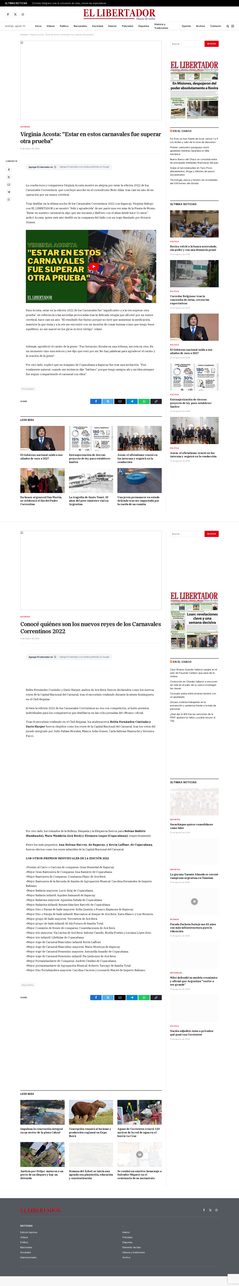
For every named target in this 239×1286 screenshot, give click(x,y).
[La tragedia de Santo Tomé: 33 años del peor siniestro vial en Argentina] (91, 480)
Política (64, 26)
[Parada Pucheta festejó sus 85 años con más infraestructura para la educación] (194, 901)
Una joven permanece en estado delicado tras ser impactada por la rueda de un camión (138, 501)
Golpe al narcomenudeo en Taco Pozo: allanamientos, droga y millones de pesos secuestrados (192, 171)
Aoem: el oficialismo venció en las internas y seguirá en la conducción (137, 458)
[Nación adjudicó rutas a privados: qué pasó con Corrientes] (194, 1008)
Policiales (127, 26)
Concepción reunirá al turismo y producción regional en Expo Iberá (90, 1132)
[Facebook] (9, 170)
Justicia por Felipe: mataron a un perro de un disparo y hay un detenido (41, 1175)
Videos (51, 26)
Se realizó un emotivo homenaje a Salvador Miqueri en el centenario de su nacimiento (139, 1175)
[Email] (9, 184)
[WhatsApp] (9, 199)
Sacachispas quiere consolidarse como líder (191, 826)
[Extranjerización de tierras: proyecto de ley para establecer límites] (91, 438)
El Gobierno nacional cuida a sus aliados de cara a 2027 (41, 456)
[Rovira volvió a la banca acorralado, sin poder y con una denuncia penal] (194, 224)
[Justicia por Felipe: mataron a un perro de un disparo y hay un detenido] (42, 1154)
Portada (24, 34)
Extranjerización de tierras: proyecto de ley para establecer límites (90, 458)
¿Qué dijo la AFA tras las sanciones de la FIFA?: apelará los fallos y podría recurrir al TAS (192, 717)
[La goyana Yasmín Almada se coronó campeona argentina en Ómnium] (194, 851)
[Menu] (232, 26)
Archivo (200, 26)
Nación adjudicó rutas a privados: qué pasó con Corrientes (192, 1032)
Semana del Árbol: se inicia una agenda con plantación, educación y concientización (91, 1175)
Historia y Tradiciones (161, 26)
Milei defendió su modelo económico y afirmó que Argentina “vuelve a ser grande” (193, 981)
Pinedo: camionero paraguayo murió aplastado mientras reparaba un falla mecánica (189, 150)
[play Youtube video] (94, 266)
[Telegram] (9, 192)
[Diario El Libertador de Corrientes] (119, 14)
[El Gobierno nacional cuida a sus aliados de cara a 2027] (42, 438)
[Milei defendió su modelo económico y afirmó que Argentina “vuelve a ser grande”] (194, 955)
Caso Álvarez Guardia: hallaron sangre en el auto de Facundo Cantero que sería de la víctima (193, 673)
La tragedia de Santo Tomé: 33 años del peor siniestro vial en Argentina (89, 501)
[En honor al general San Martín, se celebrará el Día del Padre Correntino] (42, 480)
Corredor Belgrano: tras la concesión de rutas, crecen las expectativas (69, 3)
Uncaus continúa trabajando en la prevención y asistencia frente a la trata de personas (193, 705)
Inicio (38, 26)
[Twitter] (9, 177)
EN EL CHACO (182, 131)
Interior (112, 26)
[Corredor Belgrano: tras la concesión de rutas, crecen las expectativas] (194, 273)
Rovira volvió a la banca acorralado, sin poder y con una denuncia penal (193, 248)
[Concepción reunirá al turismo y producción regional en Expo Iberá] (91, 1112)
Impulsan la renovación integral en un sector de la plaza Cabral (41, 1130)
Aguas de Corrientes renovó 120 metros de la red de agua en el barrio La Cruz (138, 1132)
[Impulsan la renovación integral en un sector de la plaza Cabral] (42, 1112)
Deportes (143, 26)
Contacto (215, 26)
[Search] (228, 26)
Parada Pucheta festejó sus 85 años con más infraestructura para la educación (193, 928)
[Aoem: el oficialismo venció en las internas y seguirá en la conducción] (139, 438)
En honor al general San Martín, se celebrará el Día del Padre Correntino (41, 501)
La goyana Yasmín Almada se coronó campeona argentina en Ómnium (194, 876)
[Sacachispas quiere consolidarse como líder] (194, 802)
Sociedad (97, 26)
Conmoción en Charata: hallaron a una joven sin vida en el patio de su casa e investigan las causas (193, 685)
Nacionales (80, 26)
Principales (28, 388)
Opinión (186, 26)
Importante (27, 985)
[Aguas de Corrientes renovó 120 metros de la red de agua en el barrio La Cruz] (139, 1112)
